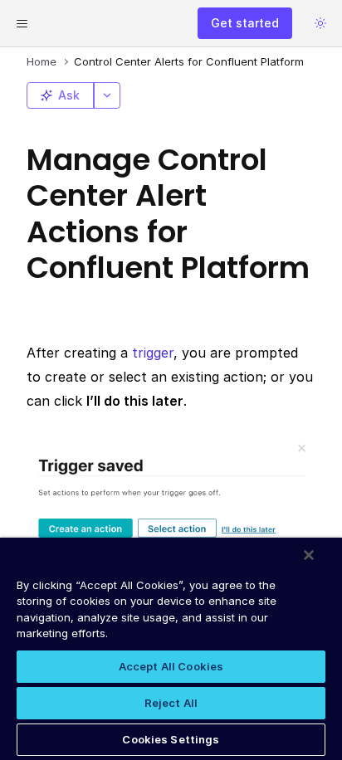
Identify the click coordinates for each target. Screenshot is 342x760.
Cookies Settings (170, 739)
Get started (245, 23)
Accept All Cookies (171, 666)
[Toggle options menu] (107, 95)
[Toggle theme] (320, 23)
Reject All (171, 702)
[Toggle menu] (22, 23)
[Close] (309, 555)
